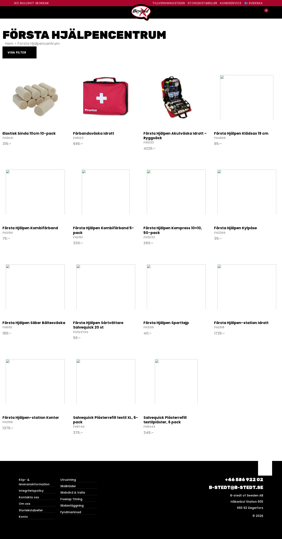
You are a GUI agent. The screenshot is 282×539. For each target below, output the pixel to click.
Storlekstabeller (202, 3)
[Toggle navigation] (17, 12)
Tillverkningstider (169, 3)
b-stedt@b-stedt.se (236, 487)
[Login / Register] (257, 12)
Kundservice (231, 3)
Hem (9, 43)
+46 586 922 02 (244, 479)
